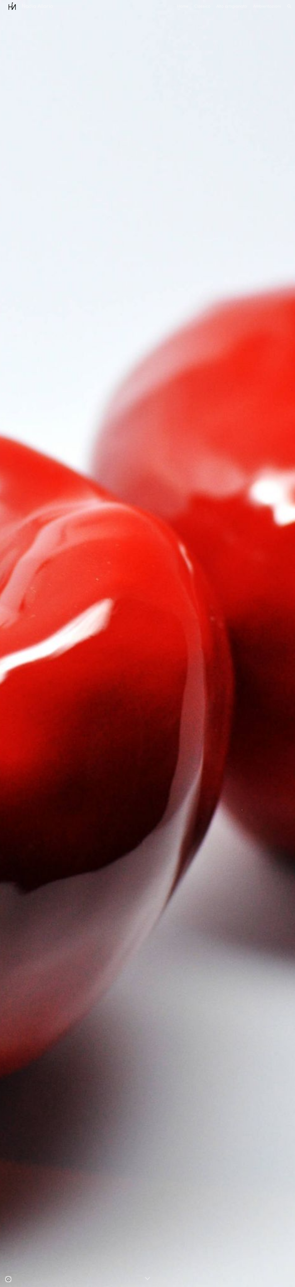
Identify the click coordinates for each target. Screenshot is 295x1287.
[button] (289, 6)
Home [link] (182, 6)
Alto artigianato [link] (231, 6)
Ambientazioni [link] (267, 6)
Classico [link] (202, 6)
